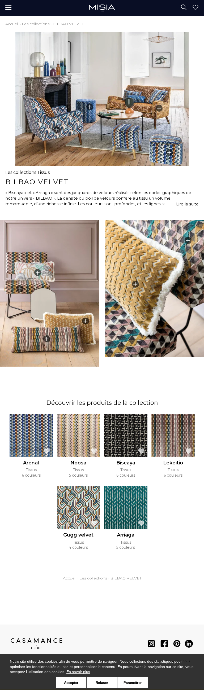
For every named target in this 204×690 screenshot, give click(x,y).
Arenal (31, 463)
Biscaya (125, 463)
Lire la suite (187, 203)
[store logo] (102, 7)
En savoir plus (78, 672)
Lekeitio (173, 463)
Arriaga (125, 535)
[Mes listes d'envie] (195, 8)
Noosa (78, 463)
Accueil (12, 23)
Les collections (35, 23)
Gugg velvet (78, 535)
